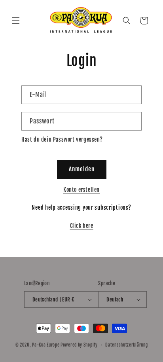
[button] (16, 20)
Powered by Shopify (79, 345)
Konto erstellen (81, 189)
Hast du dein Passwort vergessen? (61, 139)
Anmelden (82, 169)
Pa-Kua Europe (45, 345)
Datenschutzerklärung (126, 345)
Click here (81, 225)
